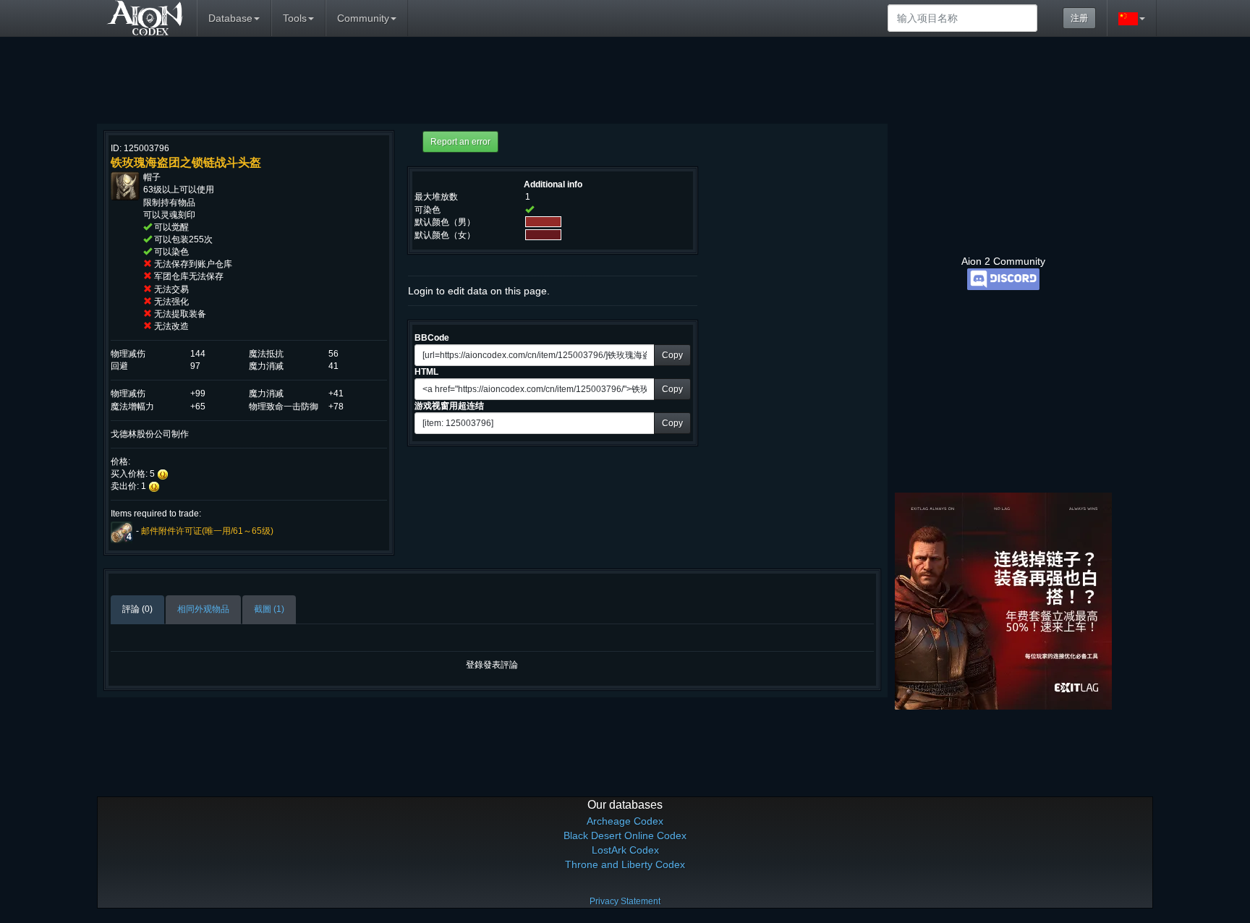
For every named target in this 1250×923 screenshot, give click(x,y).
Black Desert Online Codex (625, 835)
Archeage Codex (625, 821)
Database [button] (230, 18)
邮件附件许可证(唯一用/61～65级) (207, 532)
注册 (1079, 18)
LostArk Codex (625, 850)
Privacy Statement (625, 901)
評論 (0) (137, 609)
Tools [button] (295, 18)
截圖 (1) (269, 609)
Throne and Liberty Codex (625, 864)
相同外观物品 (203, 609)
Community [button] (363, 18)
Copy (672, 355)
